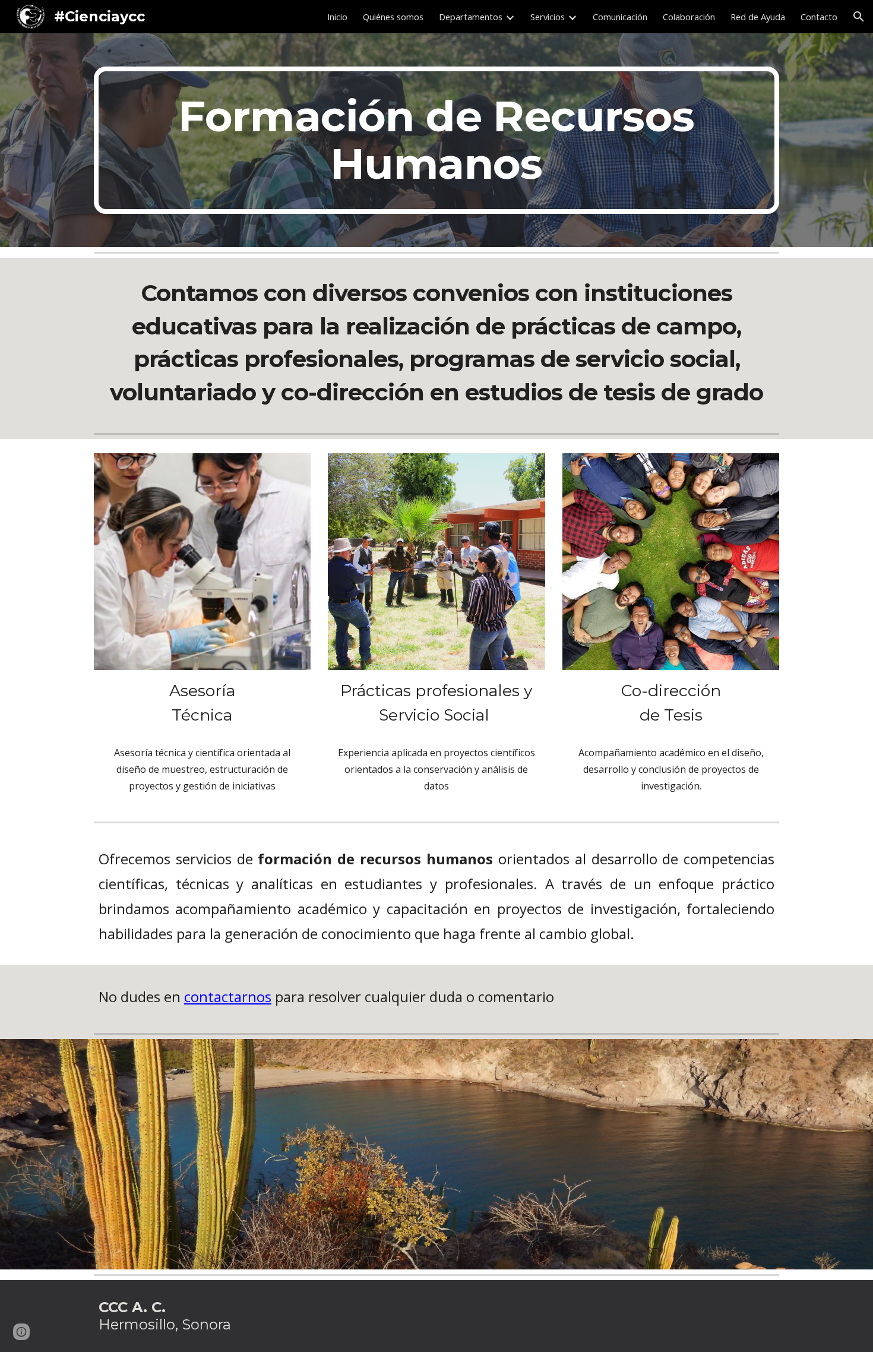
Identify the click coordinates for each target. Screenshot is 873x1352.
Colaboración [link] (689, 17)
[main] (436, 140)
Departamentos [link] (470, 17)
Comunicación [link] (620, 17)
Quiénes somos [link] (393, 17)
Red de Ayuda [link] (757, 17)
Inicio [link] (337, 17)
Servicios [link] (547, 17)
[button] (858, 16)
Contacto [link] (819, 17)
